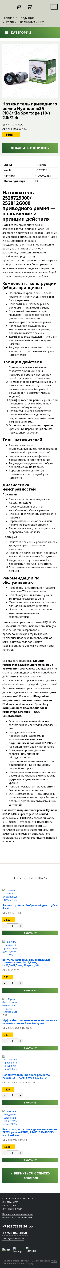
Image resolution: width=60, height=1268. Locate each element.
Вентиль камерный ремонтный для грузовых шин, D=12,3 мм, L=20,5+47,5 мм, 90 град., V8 (26, 962)
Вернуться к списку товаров (31, 1175)
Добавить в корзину (30, 148)
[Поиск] (19, 6)
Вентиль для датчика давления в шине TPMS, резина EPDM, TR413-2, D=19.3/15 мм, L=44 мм (29, 1132)
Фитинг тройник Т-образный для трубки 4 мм (30, 906)
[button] (30, 32)
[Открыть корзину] (29, 6)
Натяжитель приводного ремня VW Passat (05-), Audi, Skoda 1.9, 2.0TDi (26, 1076)
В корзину (30, 933)
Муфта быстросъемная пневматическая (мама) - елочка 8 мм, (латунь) (29, 1022)
